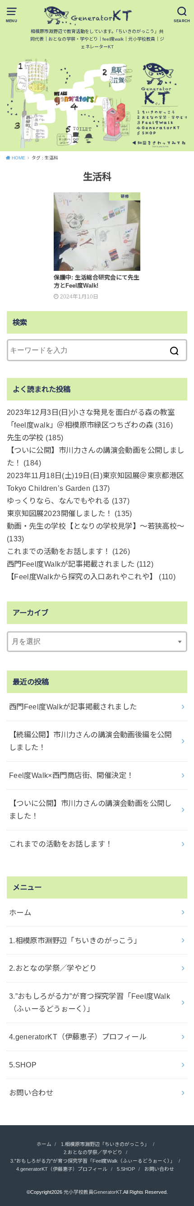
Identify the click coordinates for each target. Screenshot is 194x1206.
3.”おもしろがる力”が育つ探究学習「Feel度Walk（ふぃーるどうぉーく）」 (90, 1002)
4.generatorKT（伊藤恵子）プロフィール (77, 1037)
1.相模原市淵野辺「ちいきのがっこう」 (75, 940)
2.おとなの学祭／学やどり (53, 968)
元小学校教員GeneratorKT (93, 1192)
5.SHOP (23, 1065)
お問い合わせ (31, 1093)
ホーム (20, 912)
